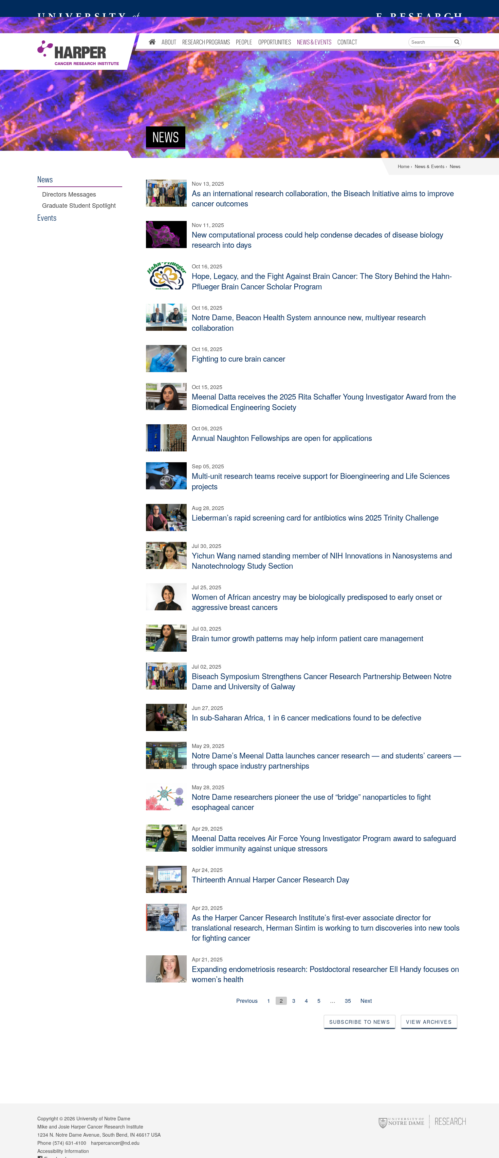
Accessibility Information (63, 1150)
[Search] (457, 42)
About (169, 42)
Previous (247, 1000)
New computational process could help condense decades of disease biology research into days (317, 239)
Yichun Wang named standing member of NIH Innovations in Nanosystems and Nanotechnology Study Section (322, 560)
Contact (347, 42)
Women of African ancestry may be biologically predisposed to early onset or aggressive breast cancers (317, 601)
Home (403, 166)
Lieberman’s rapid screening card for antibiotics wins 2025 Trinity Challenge (315, 517)
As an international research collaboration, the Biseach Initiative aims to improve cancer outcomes (323, 197)
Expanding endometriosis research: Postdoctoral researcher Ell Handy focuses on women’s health (325, 973)
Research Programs (206, 42)
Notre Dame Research (418, 8)
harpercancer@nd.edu (115, 1142)
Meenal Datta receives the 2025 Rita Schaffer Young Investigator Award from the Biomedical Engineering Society (324, 401)
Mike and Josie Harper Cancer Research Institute (78, 52)
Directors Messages (69, 194)
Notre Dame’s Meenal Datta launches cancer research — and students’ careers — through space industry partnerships (326, 760)
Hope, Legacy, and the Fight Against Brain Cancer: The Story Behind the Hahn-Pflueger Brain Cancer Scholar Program (322, 280)
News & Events (314, 42)
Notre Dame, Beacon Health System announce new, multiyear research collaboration (309, 321)
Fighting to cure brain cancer (238, 358)
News (45, 179)
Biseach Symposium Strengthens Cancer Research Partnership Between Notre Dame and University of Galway (321, 680)
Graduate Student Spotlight (79, 205)
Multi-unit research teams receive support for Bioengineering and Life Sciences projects (321, 480)
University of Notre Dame (103, 1118)
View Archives (429, 1021)
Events (46, 217)
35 (348, 1000)
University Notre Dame (88, 8)
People (244, 42)
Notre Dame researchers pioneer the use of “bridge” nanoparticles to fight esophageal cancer (311, 801)
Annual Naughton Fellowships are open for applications (282, 437)
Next (366, 1000)
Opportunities (274, 42)
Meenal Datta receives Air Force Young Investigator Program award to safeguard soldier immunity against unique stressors (324, 842)
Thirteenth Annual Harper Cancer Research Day (270, 879)
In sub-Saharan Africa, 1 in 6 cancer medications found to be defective (306, 717)
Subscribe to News (359, 1021)
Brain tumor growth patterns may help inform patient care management (307, 637)
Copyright (47, 1118)
